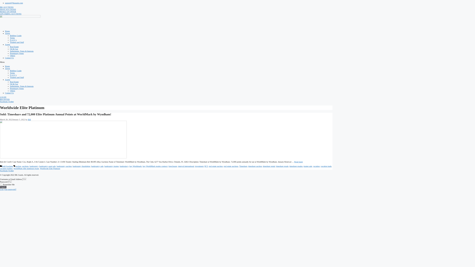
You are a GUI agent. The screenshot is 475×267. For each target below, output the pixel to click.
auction (18, 166)
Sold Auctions (7, 166)
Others (12, 56)
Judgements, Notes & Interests (22, 51)
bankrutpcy (124, 166)
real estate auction (216, 166)
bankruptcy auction (64, 166)
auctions (25, 166)
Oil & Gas (14, 49)
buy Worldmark (135, 166)
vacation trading (6, 168)
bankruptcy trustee (111, 166)
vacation (316, 166)
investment (199, 166)
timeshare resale (282, 166)
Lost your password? (8, 189)
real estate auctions (231, 166)
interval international (186, 166)
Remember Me (8, 185)
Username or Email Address (11, 179)
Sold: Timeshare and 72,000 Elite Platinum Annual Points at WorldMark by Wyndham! (55, 114)
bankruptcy (34, 166)
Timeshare (243, 166)
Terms (12, 38)
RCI (206, 166)
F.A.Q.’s (13, 40)
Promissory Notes (17, 53)
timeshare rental (269, 166)
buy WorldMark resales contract (155, 166)
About (7, 33)
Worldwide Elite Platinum (50, 168)
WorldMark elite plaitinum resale (26, 168)
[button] (237, 62)
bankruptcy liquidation (81, 166)
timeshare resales (296, 166)
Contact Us (9, 58)
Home (7, 31)
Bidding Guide (16, 36)
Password (4, 182)
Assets (7, 45)
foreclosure (172, 166)
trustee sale (308, 166)
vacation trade (326, 166)
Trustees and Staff (17, 42)
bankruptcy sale (97, 166)
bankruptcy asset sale (47, 166)
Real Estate (14, 47)
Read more (298, 162)
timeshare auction (255, 166)
